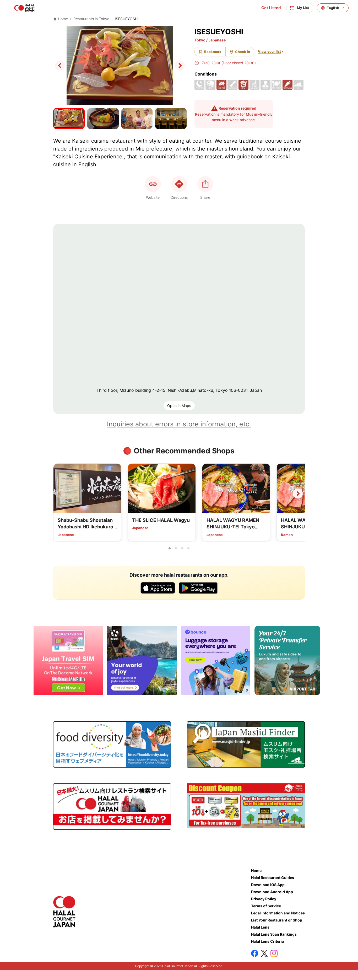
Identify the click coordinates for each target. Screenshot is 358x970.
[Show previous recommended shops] (60, 494)
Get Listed (271, 8)
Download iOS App (268, 884)
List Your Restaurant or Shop (276, 920)
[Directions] (179, 184)
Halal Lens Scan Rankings (274, 934)
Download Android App (272, 891)
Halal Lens (260, 927)
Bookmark (212, 52)
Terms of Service (266, 906)
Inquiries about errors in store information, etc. (179, 424)
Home (256, 870)
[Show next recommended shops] (298, 494)
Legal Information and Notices (278, 913)
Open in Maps (179, 405)
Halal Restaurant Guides (272, 877)
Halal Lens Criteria (267, 941)
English (333, 8)
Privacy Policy (263, 899)
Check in (242, 52)
